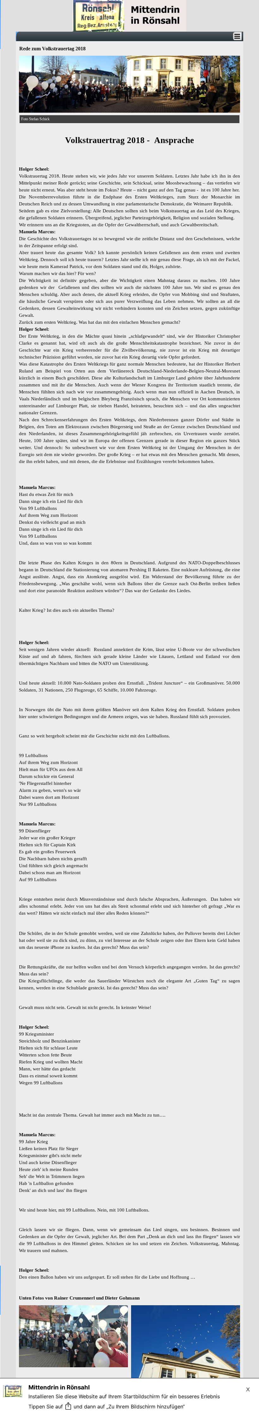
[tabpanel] (129, 714)
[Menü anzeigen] (237, 36)
